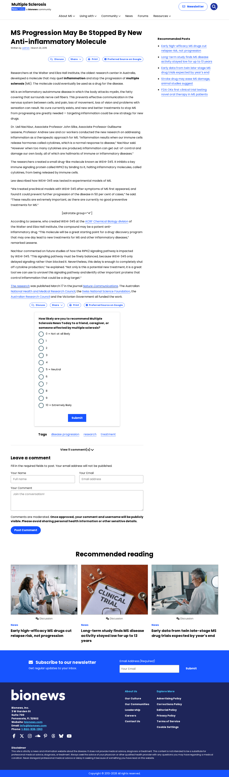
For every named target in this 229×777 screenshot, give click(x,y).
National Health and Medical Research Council (43, 291)
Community (109, 16)
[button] (193, 6)
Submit (77, 418)
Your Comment (21, 488)
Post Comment (25, 530)
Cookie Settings (168, 727)
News (129, 16)
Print (94, 59)
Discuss (58, 59)
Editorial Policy (167, 710)
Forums (143, 16)
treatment (108, 434)
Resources (160, 16)
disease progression (65, 434)
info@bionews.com (33, 725)
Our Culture (133, 698)
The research (20, 286)
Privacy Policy (166, 715)
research (90, 434)
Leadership (132, 710)
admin (26, 47)
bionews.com (33, 722)
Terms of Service (168, 721)
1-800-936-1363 (31, 729)
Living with (87, 16)
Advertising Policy (169, 698)
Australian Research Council (30, 297)
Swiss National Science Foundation (106, 291)
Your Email (86, 473)
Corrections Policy (169, 704)
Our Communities (137, 704)
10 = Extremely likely (59, 405)
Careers (130, 715)
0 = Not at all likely (58, 333)
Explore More (166, 691)
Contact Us (132, 721)
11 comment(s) (75, 450)
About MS (65, 16)
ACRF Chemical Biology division (106, 221)
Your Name (18, 473)
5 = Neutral (53, 369)
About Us (131, 691)
